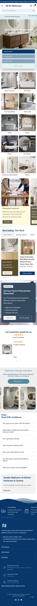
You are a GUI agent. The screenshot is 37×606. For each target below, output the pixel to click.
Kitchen (27, 175)
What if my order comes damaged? (15, 467)
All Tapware (27, 154)
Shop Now (7, 222)
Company (4, 557)
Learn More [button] (9, 318)
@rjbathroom (18, 381)
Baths (9, 133)
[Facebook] (15, 600)
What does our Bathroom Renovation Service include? (16, 431)
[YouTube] (21, 600)
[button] (17, 360)
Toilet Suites (27, 112)
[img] (18, 335)
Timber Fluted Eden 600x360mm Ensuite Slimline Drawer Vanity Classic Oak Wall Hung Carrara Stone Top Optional (27, 260)
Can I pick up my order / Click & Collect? (16, 423)
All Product (5, 547)
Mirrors (27, 133)
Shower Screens (10, 91)
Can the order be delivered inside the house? (15, 460)
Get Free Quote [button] (24, 318)
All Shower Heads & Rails (9, 175)
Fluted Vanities (7, 235)
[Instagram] (18, 600)
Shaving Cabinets (9, 112)
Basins (10, 154)
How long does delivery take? (13, 445)
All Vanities (27, 91)
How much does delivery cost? (13, 452)
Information (5, 552)
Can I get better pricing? (11, 439)
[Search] (33, 11)
